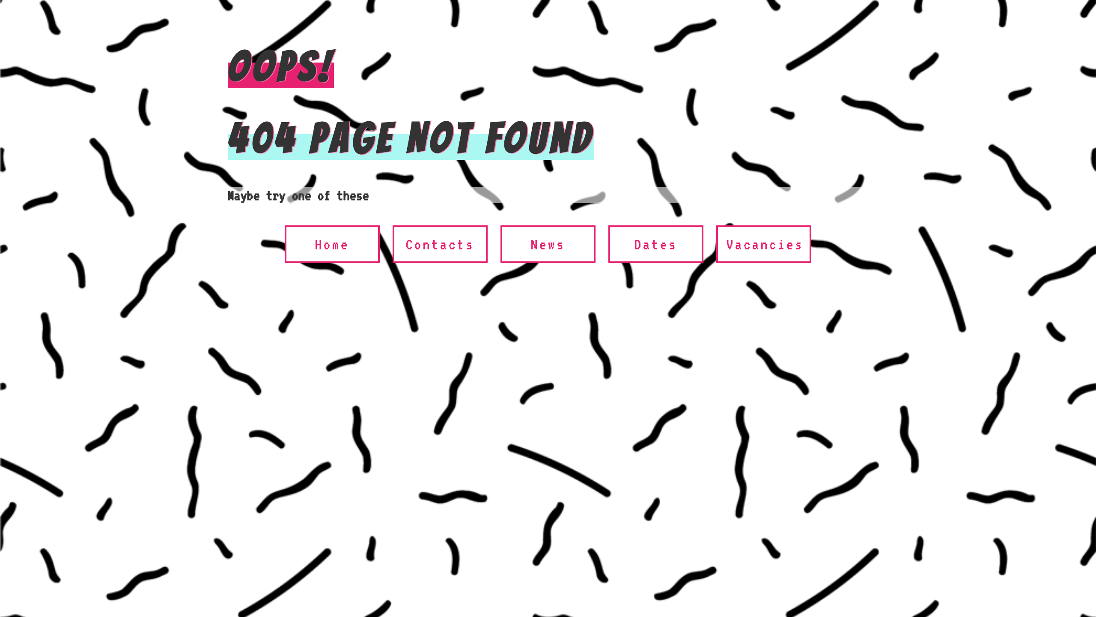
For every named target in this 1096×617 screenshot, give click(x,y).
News (548, 244)
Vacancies (765, 244)
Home (332, 244)
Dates (655, 244)
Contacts (440, 244)
